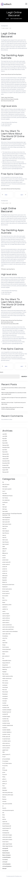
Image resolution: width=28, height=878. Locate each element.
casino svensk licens (7, 624)
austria (4, 555)
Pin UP (3, 756)
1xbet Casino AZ (6, 519)
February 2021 (5, 472)
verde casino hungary (7, 835)
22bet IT (4, 551)
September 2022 (6, 467)
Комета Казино (6, 852)
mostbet (4, 703)
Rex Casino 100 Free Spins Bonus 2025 (9, 323)
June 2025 (4, 436)
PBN (3, 752)
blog (3, 597)
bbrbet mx (4, 582)
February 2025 (5, 445)
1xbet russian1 (5, 544)
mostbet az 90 (5, 707)
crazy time (4, 638)
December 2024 (6, 447)
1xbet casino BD (6, 521)
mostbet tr (4, 727)
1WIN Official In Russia (7, 495)
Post (3, 785)
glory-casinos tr (6, 656)
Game (3, 653)
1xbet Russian (5, 542)
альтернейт (5, 848)
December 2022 (5, 460)
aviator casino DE (6, 562)
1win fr (3, 491)
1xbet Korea (5, 526)
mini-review (5, 680)
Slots (3, 814)
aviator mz (4, 571)
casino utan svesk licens (7, 629)
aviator (4, 557)
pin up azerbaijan (6, 759)
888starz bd (5, 553)
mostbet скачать (6, 729)
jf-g (3, 658)
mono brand (5, 687)
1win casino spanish (6, 489)
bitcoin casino (5, 591)
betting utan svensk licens (8, 584)
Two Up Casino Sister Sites (7, 195)
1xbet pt (4, 535)
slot (3, 812)
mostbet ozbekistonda (7, 725)
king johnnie (5, 665)
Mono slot (4, 689)
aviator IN (4, 566)
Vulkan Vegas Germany (7, 846)
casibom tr (4, 606)
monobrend (5, 696)
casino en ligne (5, 613)
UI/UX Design (5, 830)
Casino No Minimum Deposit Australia (9, 99)
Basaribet (4, 580)
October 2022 (5, 465)
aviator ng (4, 573)
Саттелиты (5, 859)
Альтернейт (5, 850)
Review (4, 797)
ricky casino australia (7, 803)
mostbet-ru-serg (6, 734)
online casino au (6, 743)
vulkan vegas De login (7, 844)
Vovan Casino (5, 841)
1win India (4, 493)
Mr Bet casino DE (6, 736)
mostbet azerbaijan (6, 709)
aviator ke (4, 568)
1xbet (3, 504)
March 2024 (5, 451)
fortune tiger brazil (6, 649)
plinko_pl (4, 783)
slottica (4, 819)
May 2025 (4, 438)
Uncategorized (5, 832)
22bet (3, 546)
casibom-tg (5, 609)
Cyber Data (4, 642)
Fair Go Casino (5, 647)
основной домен (6, 857)
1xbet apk (4, 506)
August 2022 (5, 469)
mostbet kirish (5, 721)
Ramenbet (4, 790)
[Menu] (26, 4)
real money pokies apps (7, 794)
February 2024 (5, 454)
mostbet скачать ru (6, 732)
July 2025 (4, 434)
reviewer (4, 801)
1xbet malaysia (5, 530)
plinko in (4, 779)
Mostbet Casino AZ (6, 712)
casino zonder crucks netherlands (10, 631)
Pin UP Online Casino (7, 763)
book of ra (4, 600)
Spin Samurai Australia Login (7, 100)
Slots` (3, 817)
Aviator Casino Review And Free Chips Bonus (11, 74)
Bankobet (4, 577)
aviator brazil (5, 559)
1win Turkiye (5, 497)
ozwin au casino (6, 747)
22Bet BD (4, 548)
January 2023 (5, 458)
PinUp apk (4, 770)
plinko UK (4, 781)
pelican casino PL (6, 754)
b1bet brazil (4, 575)
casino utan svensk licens (8, 627)
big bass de (4, 586)
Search (1, 372)
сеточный (4, 861)
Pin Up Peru (5, 765)
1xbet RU (4, 537)
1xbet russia (5, 539)
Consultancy (5, 636)
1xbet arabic (5, 511)
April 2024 (4, 449)
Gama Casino (5, 651)
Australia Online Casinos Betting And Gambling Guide (21, 195)
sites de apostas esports (8, 810)
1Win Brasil (4, 486)
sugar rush (4, 821)
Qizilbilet (4, 788)
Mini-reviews (5, 682)
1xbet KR (4, 528)
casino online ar (5, 620)
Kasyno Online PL (6, 662)
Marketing (4, 669)
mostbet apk (5, 705)
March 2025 (5, 443)
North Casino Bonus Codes (7, 322)
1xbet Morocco (5, 533)
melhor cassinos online (7, 676)
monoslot (4, 700)
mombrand (4, 685)
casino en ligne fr (6, 615)
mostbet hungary (6, 716)
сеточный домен (6, 864)
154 (3, 482)
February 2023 (5, 456)
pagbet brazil (5, 750)
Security (4, 808)
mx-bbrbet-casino (6, 741)
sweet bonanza (5, 823)
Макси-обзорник (6, 855)
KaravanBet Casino (6, 660)
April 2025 (4, 440)
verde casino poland (6, 837)
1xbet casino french (6, 524)
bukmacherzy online (6, 604)
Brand (3, 602)
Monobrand (4, 694)
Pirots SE (4, 774)
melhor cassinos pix (6, 678)
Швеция (4, 868)
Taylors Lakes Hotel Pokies (7, 97)
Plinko (3, 776)
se (2, 806)
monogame (5, 698)
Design (4, 644)
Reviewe (4, 799)
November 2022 (6, 463)
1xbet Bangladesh (6, 517)
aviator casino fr (6, 564)
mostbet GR (5, 714)
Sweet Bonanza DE (6, 826)
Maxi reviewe (5, 674)
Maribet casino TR (6, 667)
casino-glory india (6, 633)
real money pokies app (7, 792)
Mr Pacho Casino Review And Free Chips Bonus (11, 320)
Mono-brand (5, 691)
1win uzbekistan (6, 500)
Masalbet (4, 671)
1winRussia (4, 502)
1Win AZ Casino (5, 484)
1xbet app (4, 509)
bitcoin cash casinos (7, 589)
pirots (3, 772)
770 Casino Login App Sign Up (8, 269)
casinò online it (5, 622)
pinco (3, 767)
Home (7, 18)
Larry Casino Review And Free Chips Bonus (10, 188)
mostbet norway (6, 723)
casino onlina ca (6, 618)
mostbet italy (5, 718)
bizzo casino (5, 595)
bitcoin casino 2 (6, 593)
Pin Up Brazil (5, 761)
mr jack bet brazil (6, 738)
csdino (3, 640)
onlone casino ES (6, 745)
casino (3, 611)
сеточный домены (6, 866)
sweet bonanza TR (6, 828)
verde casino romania (7, 839)
